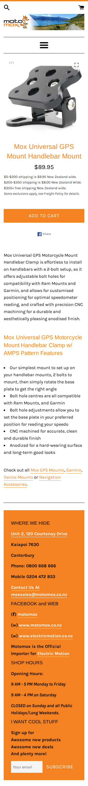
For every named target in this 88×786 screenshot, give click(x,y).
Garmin (73, 470)
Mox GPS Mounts (47, 470)
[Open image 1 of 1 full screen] (44, 97)
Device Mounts (18, 477)
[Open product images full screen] (76, 65)
